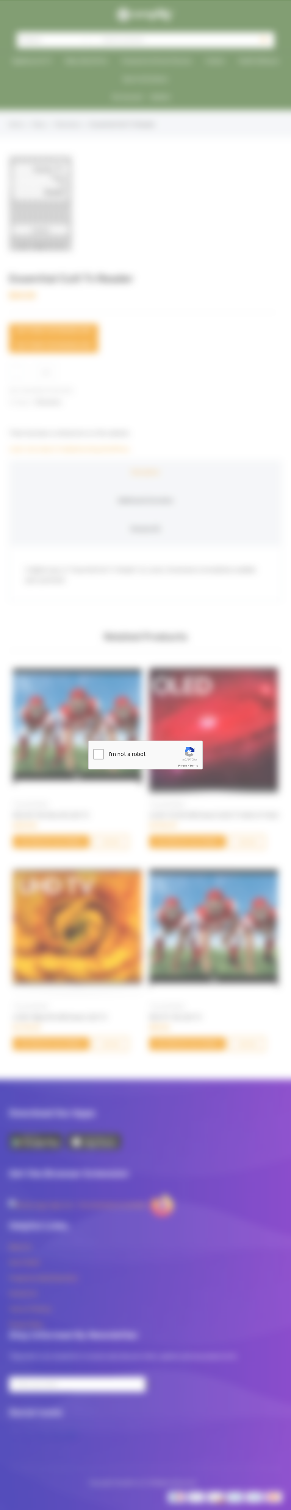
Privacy (182, 765)
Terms (193, 765)
